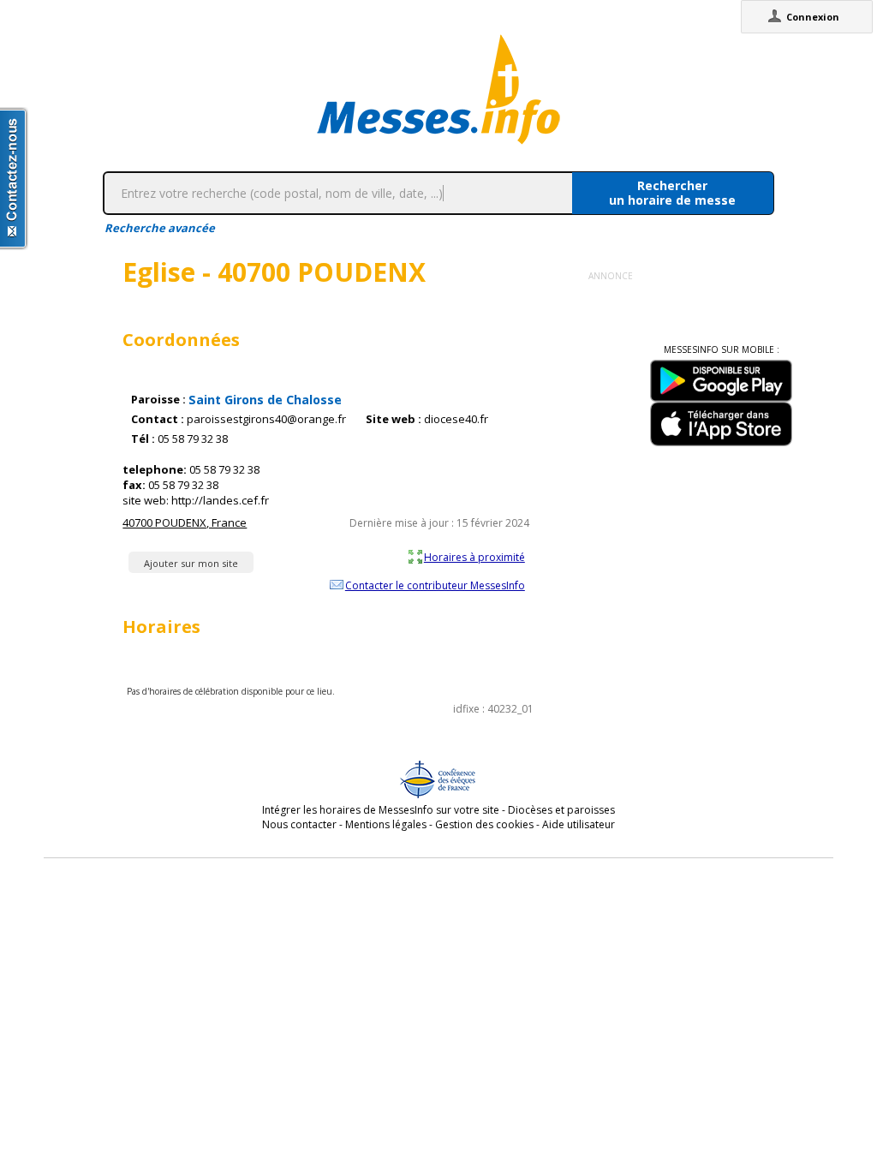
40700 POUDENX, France (184, 522)
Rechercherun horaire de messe (672, 192)
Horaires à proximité (474, 557)
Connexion (812, 16)
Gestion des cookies (484, 824)
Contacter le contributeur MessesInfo (435, 585)
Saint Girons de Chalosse (265, 399)
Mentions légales (386, 824)
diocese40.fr (456, 419)
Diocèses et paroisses (561, 810)
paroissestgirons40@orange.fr (266, 419)
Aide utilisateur (578, 824)
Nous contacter (299, 824)
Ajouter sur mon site (191, 563)
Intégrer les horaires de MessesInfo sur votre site (380, 810)
